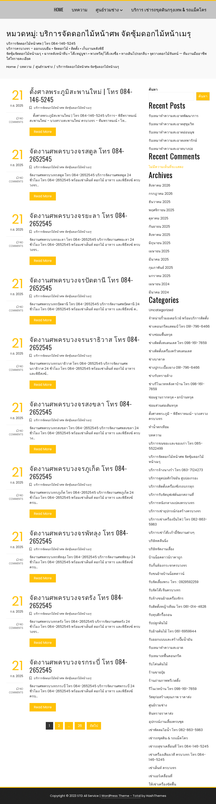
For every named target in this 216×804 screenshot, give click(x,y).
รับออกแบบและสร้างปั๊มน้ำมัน (170, 639)
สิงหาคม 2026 (159, 185)
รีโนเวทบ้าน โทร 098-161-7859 (173, 688)
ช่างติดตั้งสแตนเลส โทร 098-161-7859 (178, 342)
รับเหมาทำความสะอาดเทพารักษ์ (173, 140)
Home (58, 9)
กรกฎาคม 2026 (161, 193)
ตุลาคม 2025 (158, 218)
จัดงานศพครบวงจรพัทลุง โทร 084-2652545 (79, 537)
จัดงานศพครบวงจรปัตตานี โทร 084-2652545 (81, 284)
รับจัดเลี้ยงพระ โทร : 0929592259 (173, 581)
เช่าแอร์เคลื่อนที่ (160, 776)
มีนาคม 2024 (159, 292)
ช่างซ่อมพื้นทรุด (160, 334)
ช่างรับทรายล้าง (160, 375)
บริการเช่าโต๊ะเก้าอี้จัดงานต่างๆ (171, 532)
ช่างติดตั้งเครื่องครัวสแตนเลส (170, 351)
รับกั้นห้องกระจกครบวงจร (168, 565)
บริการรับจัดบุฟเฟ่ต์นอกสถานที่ (171, 494)
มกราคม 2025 (159, 275)
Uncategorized (161, 310)
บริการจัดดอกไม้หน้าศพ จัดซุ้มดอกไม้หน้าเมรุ (62, 108)
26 (80, 725)
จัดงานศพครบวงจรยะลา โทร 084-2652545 (78, 219)
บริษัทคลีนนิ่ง (158, 540)
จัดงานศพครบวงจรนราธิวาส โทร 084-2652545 (85, 343)
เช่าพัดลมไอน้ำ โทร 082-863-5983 (176, 729)
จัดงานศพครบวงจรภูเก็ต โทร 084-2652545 (78, 472)
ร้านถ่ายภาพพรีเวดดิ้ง (164, 680)
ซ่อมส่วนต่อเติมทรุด (163, 405)
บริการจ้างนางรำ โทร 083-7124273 (176, 470)
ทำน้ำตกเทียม (159, 427)
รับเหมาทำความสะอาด (166, 647)
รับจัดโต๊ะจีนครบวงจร (165, 590)
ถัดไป (94, 725)
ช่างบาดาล (157, 359)
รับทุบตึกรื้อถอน (160, 614)
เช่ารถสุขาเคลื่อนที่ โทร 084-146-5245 (179, 746)
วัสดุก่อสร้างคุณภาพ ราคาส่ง (170, 697)
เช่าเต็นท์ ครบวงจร (162, 767)
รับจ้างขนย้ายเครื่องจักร (166, 598)
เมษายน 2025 (159, 251)
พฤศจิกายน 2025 (161, 210)
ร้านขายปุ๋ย (157, 672)
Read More (43, 131)
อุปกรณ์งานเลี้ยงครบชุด (166, 721)
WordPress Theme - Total (121, 796)
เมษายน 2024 (159, 284)
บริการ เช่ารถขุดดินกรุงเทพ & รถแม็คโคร (169, 9)
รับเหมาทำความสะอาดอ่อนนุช (171, 132)
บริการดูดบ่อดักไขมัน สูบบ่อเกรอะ (173, 478)
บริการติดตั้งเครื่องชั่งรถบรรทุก (171, 486)
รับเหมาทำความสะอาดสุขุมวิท (171, 124)
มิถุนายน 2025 (159, 243)
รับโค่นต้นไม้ (158, 664)
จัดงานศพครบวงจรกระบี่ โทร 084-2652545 (78, 666)
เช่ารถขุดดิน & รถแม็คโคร (168, 738)
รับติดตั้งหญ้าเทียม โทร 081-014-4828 (177, 606)
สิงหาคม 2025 (159, 234)
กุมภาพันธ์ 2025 (161, 267)
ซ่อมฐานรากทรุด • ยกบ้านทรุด (171, 397)
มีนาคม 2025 (159, 259)
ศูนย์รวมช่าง (107, 9)
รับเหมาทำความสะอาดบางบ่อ (171, 148)
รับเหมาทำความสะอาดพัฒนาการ (173, 115)
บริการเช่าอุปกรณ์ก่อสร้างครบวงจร (175, 511)
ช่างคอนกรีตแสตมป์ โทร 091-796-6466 (179, 326)
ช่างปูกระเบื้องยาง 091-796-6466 (174, 367)
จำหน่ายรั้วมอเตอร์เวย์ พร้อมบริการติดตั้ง (179, 318)
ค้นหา (153, 89)
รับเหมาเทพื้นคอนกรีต (165, 655)
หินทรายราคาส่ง (161, 713)
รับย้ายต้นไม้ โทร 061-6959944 (172, 631)
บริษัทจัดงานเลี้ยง (161, 549)
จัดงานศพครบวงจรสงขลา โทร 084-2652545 (81, 408)
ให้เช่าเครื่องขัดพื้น (162, 784)
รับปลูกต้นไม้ (158, 623)
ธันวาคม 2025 (159, 201)
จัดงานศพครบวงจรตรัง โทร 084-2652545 (76, 601)
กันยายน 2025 (159, 226)
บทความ (79, 9)
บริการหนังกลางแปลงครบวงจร (171, 502)
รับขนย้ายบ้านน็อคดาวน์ (166, 573)
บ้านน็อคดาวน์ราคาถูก (165, 557)
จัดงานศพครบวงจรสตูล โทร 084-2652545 (77, 155)
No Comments (16, 120)
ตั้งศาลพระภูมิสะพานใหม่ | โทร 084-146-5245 (81, 95)
